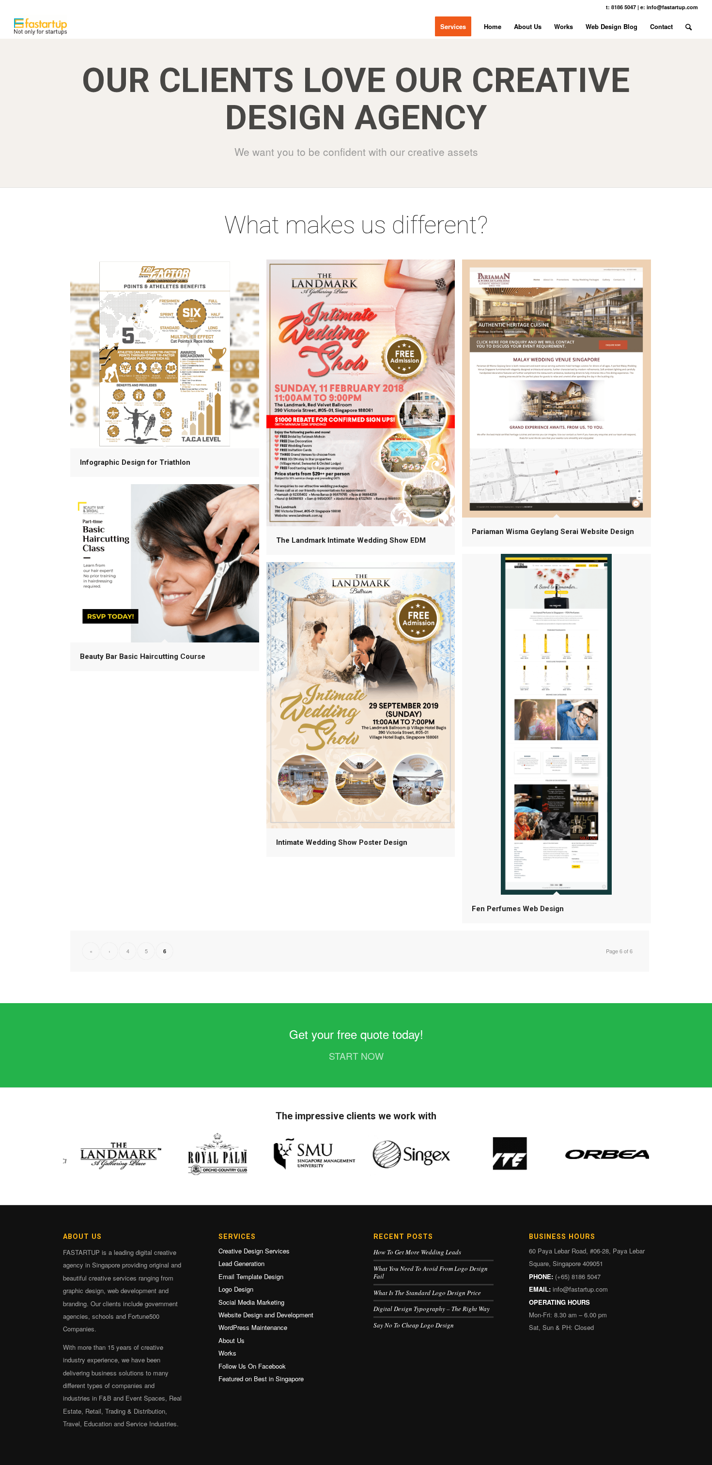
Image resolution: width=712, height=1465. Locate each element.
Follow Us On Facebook (252, 1366)
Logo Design (235, 1289)
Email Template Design (250, 1276)
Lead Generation (241, 1263)
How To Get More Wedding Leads (417, 1252)
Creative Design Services (254, 1250)
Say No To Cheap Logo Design (413, 1325)
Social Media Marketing (251, 1302)
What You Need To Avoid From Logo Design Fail (430, 1272)
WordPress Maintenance (252, 1327)
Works (227, 1353)
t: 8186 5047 (621, 7)
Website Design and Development (265, 1314)
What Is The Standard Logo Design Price (427, 1292)
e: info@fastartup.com (669, 7)
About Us (231, 1340)
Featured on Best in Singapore (261, 1378)
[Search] (688, 27)
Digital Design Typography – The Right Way (431, 1308)
